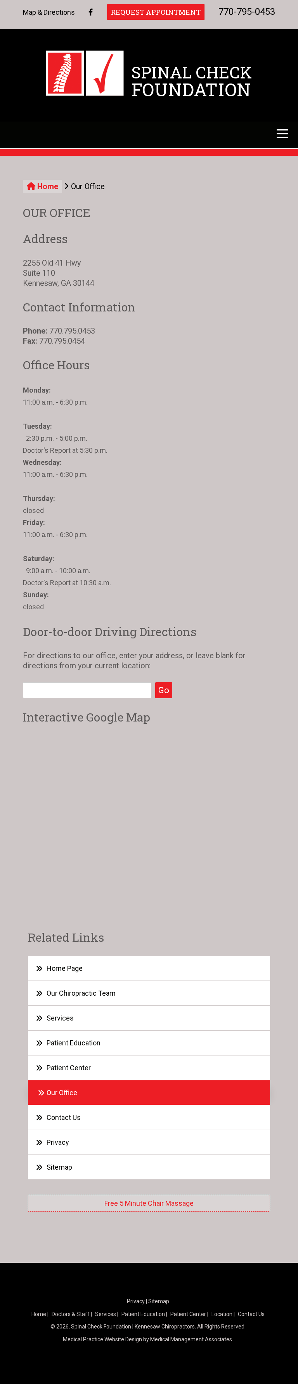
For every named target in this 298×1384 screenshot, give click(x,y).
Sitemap (59, 1167)
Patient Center (69, 1068)
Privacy (58, 1142)
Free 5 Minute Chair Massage (149, 1203)
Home (46, 186)
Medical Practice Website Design (102, 1339)
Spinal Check (192, 81)
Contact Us (64, 1117)
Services (60, 1018)
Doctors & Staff (71, 1314)
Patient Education (73, 1043)
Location (221, 1314)
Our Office (62, 1092)
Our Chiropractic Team (81, 993)
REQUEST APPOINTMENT (156, 12)
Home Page (65, 968)
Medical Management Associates (191, 1339)
